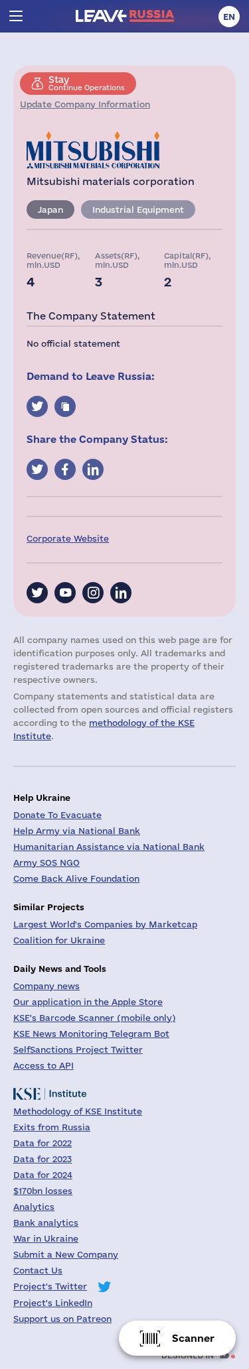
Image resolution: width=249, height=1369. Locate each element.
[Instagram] (93, 592)
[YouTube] (65, 592)
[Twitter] (37, 592)
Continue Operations (86, 82)
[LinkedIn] (120, 592)
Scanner (193, 1338)
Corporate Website (68, 538)
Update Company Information (85, 104)
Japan (50, 209)
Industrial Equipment (138, 209)
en (229, 16)
